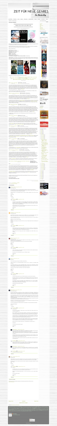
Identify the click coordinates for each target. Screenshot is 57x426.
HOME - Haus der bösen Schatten (19, 124)
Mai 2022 (42, 165)
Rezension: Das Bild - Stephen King (44, 157)
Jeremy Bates (32, 135)
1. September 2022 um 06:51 (20, 329)
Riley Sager (12, 123)
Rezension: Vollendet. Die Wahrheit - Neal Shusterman (44, 151)
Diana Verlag (37, 407)
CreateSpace (27, 407)
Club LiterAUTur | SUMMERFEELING (44, 148)
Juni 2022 (42, 164)
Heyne (34, 408)
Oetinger (19, 410)
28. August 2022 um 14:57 (21, 225)
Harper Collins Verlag (30, 408)
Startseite (23, 401)
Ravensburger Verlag (37, 410)
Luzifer (19, 126)
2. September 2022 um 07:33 (20, 346)
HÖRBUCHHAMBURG (11, 409)
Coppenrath (24, 407)
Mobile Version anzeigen (23, 402)
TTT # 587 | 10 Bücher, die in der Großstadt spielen (44, 143)
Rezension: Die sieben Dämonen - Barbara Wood (44, 140)
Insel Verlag (15, 409)
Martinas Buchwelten (21, 100)
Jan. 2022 (42, 169)
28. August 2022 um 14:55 (21, 199)
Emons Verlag (46, 407)
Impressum (41, 27)
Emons (28, 98)
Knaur (40, 409)
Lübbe (21, 150)
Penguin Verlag (22, 410)
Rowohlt (41, 410)
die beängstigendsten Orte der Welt (24, 135)
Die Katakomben (17, 136)
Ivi (17, 409)
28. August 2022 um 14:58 (21, 247)
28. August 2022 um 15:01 (21, 273)
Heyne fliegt (42, 408)
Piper (33, 111)
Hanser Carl (25, 408)
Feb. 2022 (42, 168)
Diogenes (40, 407)
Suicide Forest (12, 136)
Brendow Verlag (12, 407)
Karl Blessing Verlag (23, 409)
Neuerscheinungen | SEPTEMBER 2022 (44, 147)
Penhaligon (32, 169)
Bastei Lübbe (37, 406)
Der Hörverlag (34, 407)
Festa (13, 408)
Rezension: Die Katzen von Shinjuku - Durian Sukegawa (44, 145)
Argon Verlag (20, 406)
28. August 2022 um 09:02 (17, 212)
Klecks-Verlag (35, 409)
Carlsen (22, 407)
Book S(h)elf (12, 183)
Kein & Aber (27, 409)
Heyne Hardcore (38, 408)
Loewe (45, 409)
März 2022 (42, 167)
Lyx (11, 410)
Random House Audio (32, 410)
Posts (31, 419)
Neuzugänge (15, 183)
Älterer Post (36, 401)
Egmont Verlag (43, 407)
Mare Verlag (16, 410)
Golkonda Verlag (22, 408)
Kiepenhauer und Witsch (31, 409)
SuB (27, 46)
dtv (19, 116)
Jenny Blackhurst (13, 158)
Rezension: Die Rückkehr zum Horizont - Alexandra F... (44, 161)
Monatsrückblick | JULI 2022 (44, 152)
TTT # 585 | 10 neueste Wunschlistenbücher (44, 155)
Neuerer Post (11, 401)
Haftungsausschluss (42, 29)
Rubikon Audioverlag (45, 410)
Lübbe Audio (13, 410)
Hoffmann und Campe (45, 408)
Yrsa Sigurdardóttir (18, 147)
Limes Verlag (42, 409)
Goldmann (20, 83)
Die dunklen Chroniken (12, 171)
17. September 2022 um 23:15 (16, 356)
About (40, 24)
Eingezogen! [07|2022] (44, 158)
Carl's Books (19, 407)
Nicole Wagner (14, 199)
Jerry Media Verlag (19, 409)
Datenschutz (41, 28)
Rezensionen (41, 25)
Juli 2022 (42, 163)
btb (12, 145)
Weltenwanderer (15, 329)
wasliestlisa (12, 212)
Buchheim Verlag (16, 407)
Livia (11, 356)
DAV (30, 407)
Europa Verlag (10, 408)
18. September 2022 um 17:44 (21, 366)
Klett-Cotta (38, 409)
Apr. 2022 (42, 166)
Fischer (15, 408)
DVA (31, 407)
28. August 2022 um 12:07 (16, 258)
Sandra (11, 258)
